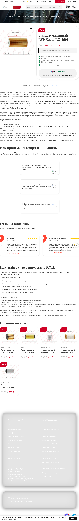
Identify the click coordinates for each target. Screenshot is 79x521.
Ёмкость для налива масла (17, 444)
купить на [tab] (50, 86)
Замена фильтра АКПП (49, 458)
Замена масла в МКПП (49, 444)
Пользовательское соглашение (19, 498)
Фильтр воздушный (14, 458)
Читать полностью (13, 252)
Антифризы (12, 433)
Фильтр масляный (14, 451)
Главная (10, 16)
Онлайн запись (60, 1)
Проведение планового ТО (51, 462)
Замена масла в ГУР (48, 447)
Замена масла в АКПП (49, 440)
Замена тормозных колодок (51, 436)
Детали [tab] (37, 86)
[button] (31, 28)
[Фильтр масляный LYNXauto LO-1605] (29, 336)
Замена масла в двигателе (50, 429)
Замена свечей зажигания (50, 455)
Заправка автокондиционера (51, 433)
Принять (73, 518)
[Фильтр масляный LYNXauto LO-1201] (69, 336)
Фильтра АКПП (13, 447)
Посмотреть (9, 360)
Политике (48, 517)
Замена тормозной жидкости (51, 451)
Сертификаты (43, 1)
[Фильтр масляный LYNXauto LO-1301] (9, 336)
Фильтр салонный (14, 455)
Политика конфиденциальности (20, 501)
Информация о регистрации (51, 473)
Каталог (16, 7)
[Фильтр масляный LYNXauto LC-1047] (9, 371)
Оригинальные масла (15, 440)
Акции (25, 1)
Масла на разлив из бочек (16, 436)
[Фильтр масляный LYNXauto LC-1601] (49, 336)
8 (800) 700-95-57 (71, 1)
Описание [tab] (25, 86)
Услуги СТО (33, 1)
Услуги (45, 425)
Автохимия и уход (14, 429)
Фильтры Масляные (22, 16)
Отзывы (51, 1)
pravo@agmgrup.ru (49, 420)
